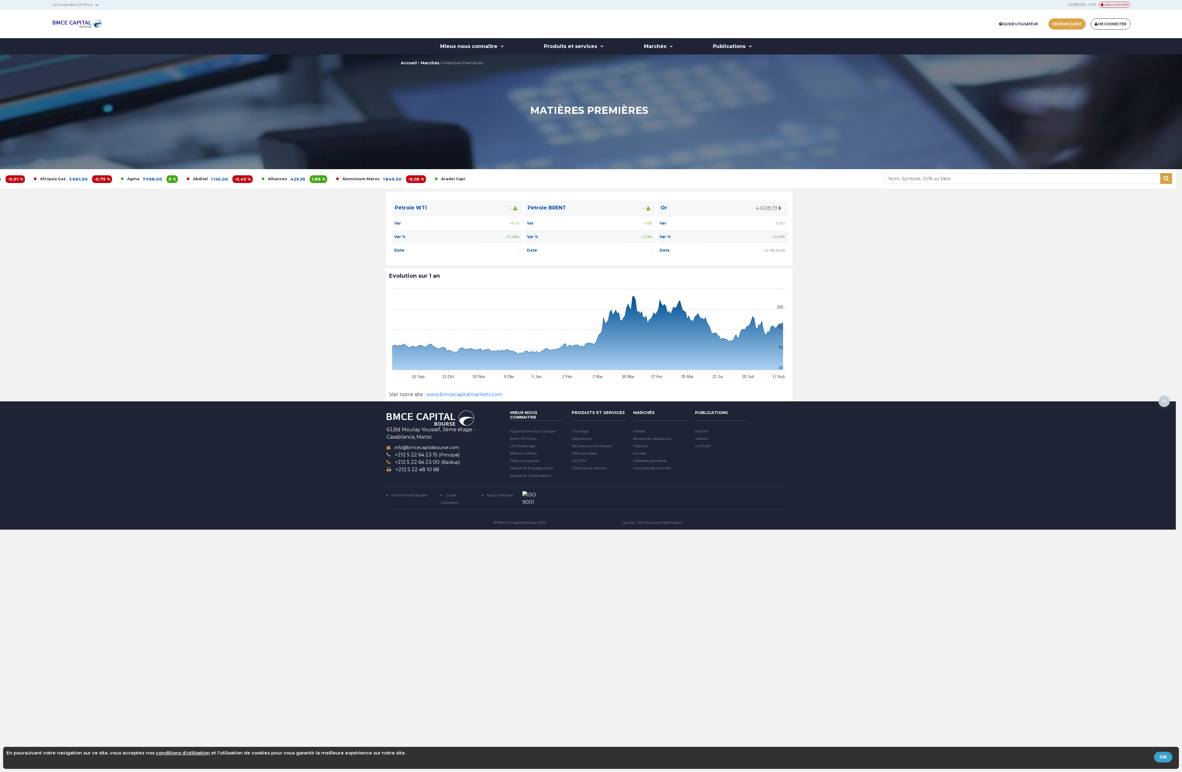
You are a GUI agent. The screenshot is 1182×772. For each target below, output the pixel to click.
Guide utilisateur (1020, 24)
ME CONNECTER (1112, 24)
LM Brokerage (522, 446)
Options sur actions (589, 468)
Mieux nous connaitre (469, 46)
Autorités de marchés (652, 468)
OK (1163, 757)
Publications (730, 46)
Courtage (580, 431)
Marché (701, 431)
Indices (639, 431)
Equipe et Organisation (530, 475)
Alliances (211, 179)
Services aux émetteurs (592, 446)
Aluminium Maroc (295, 179)
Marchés (656, 46)
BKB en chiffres (523, 453)
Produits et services (571, 46)
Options (640, 446)
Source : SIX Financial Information (652, 522)
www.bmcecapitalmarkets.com (463, 394)
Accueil (409, 62)
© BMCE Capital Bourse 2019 (520, 522)
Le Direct (703, 446)
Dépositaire (582, 438)
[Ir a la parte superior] (1164, 401)
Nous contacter (499, 495)
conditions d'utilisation (183, 753)
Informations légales (409, 495)
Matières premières (649, 460)
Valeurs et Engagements (531, 468)
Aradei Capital (390, 179)
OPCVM (579, 460)
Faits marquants (524, 460)
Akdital (134, 179)
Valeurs (701, 438)
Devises (639, 453)
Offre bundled (584, 453)
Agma (67, 179)
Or (664, 207)
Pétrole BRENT (547, 208)
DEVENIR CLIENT (1067, 24)
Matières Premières (463, 62)
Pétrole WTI (411, 208)
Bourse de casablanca (652, 438)
